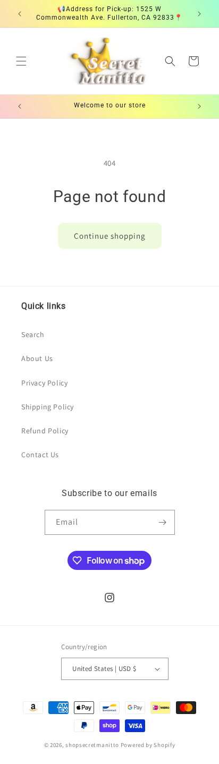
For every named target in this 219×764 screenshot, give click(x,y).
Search (33, 334)
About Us (37, 358)
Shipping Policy (47, 407)
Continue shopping (110, 236)
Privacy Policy (44, 383)
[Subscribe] (162, 522)
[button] (21, 61)
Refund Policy (45, 430)
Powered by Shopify (148, 745)
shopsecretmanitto (92, 745)
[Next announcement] (199, 14)
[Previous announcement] (19, 14)
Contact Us (40, 454)
